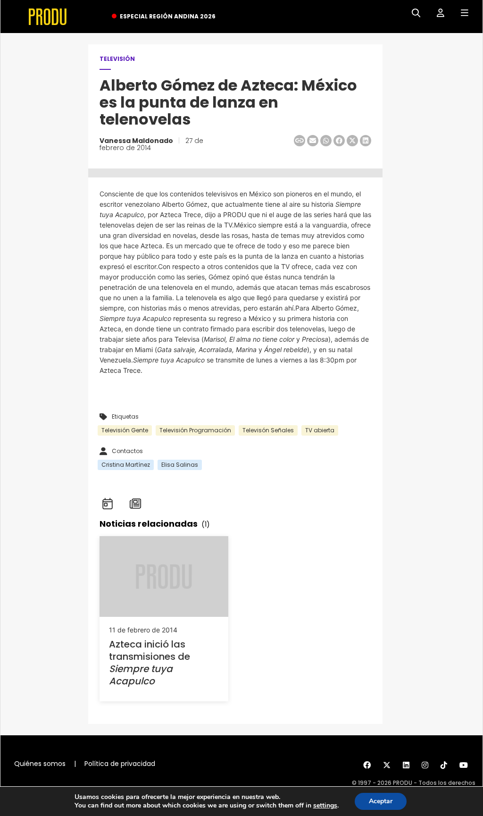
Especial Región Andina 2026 (168, 16)
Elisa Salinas (179, 465)
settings (325, 805)
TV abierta (319, 430)
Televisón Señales (268, 430)
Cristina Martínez (125, 465)
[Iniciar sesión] (437, 13)
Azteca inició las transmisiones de (149, 663)
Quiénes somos (40, 763)
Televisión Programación (195, 430)
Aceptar (380, 801)
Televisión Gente (124, 430)
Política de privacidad (119, 763)
